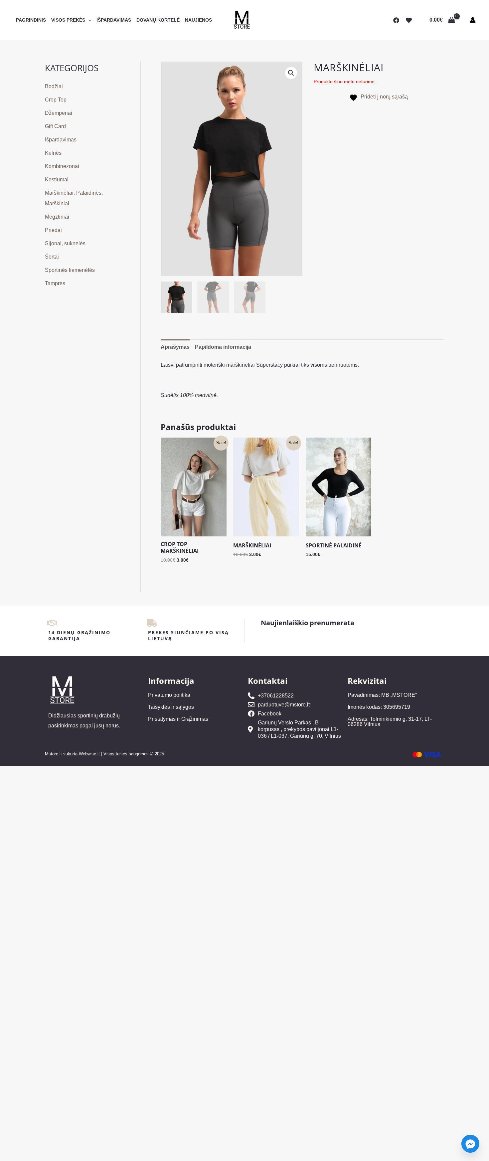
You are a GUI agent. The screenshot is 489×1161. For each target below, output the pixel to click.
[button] (88, 20)
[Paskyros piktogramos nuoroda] (473, 20)
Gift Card (55, 126)
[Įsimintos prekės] (409, 20)
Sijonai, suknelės (65, 243)
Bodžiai (54, 86)
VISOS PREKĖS (68, 20)
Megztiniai (57, 217)
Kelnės (53, 153)
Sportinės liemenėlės (70, 270)
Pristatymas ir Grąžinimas (178, 719)
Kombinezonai (62, 166)
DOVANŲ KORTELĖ (158, 20)
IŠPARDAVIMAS (113, 20)
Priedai (53, 230)
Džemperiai (58, 113)
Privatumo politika (169, 695)
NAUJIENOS (198, 20)
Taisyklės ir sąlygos (171, 707)
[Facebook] (396, 20)
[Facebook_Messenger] (470, 1144)
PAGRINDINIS (31, 20)
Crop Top (56, 99)
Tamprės (55, 283)
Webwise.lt (89, 753)
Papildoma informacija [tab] (223, 347)
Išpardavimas (61, 139)
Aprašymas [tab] (175, 347)
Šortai (52, 257)
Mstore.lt (53, 753)
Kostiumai (57, 179)
